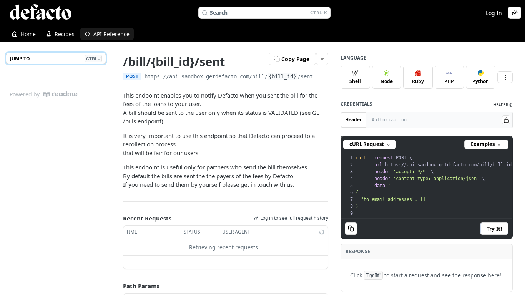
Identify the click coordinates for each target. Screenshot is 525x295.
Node (386, 81)
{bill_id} (282, 76)
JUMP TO (55, 58)
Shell (355, 81)
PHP (449, 81)
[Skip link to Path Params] (117, 285)
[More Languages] (505, 77)
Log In (494, 13)
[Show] (506, 119)
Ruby (418, 81)
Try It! (494, 228)
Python (480, 81)
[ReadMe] (60, 94)
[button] (503, 105)
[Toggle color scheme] (514, 13)
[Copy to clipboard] (320, 77)
